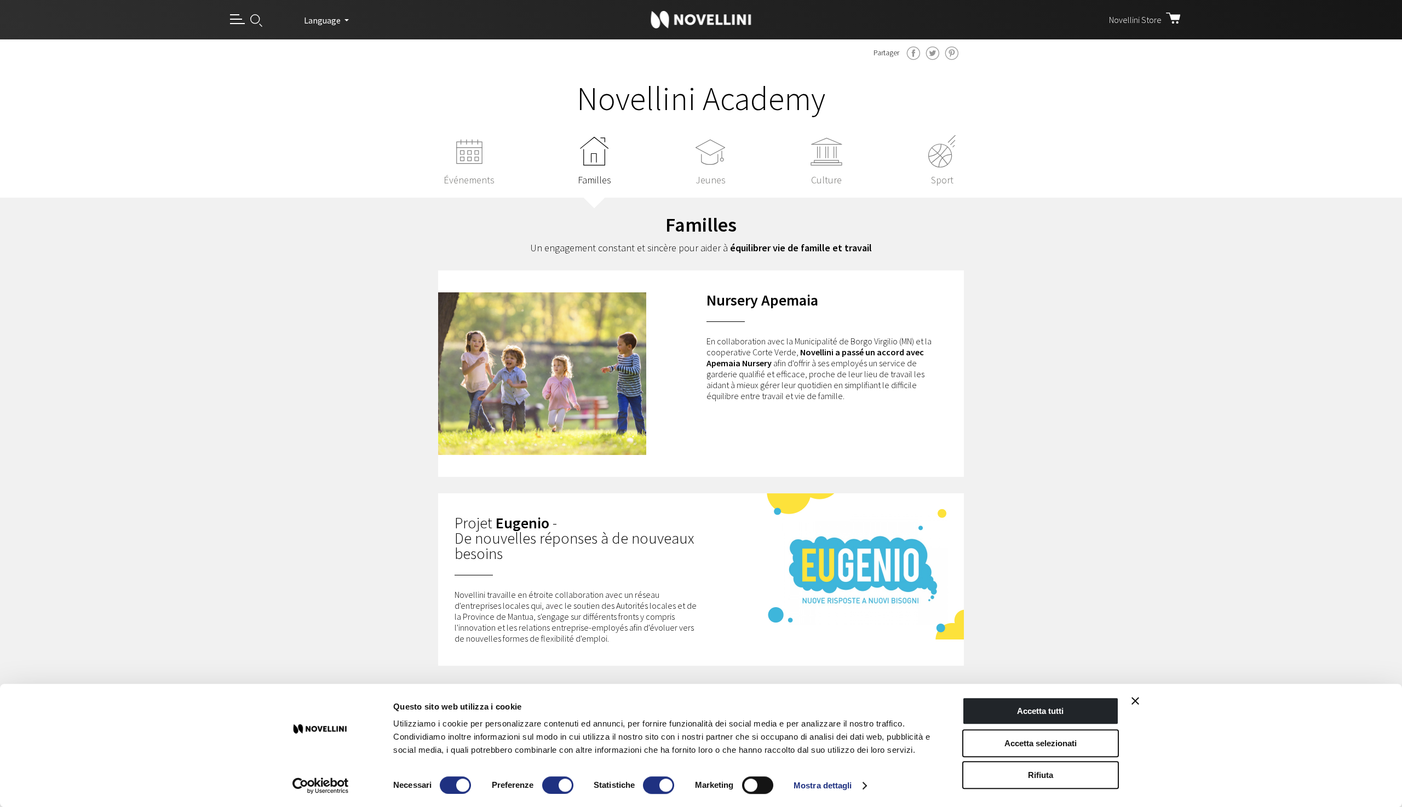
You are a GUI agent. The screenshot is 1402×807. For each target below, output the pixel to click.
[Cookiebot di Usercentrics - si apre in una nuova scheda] (321, 785)
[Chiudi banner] (1135, 701)
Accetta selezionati (1040, 743)
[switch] (557, 785)
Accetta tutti (1040, 711)
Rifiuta (1040, 775)
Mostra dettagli (823, 785)
